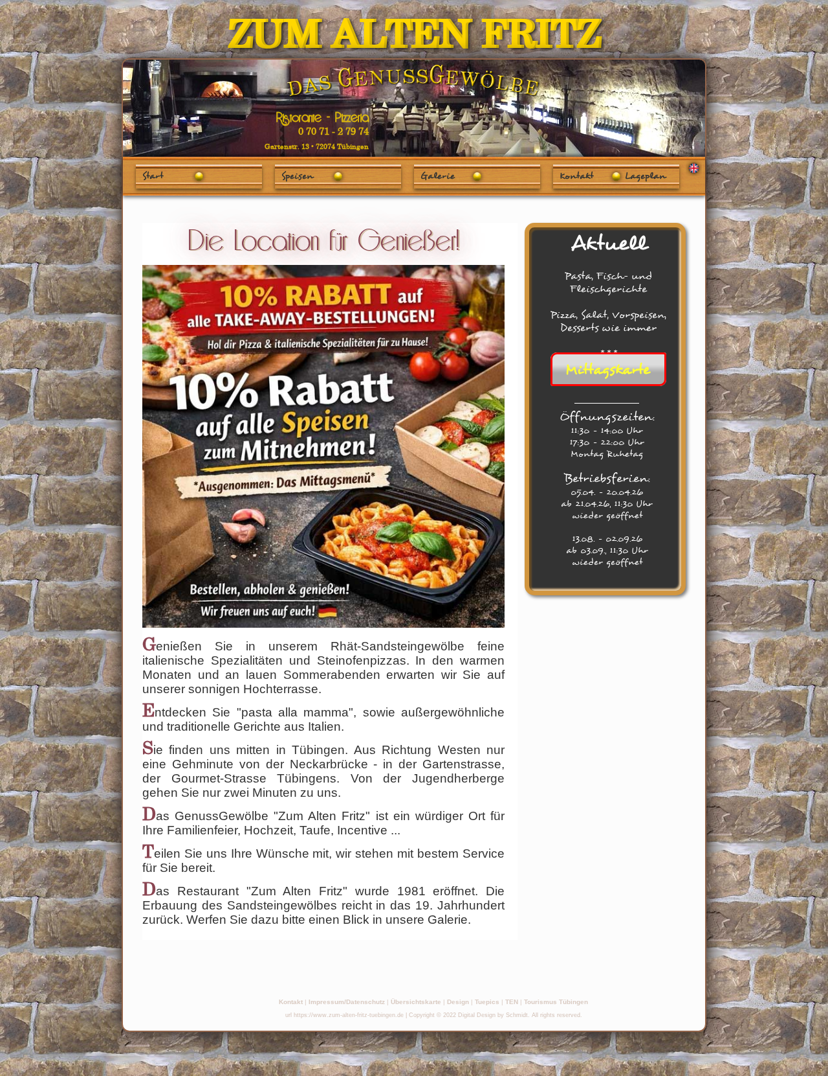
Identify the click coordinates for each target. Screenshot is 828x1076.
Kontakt (291, 1001)
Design (458, 1001)
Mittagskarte (607, 369)
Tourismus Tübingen (556, 1001)
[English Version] (694, 167)
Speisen (297, 175)
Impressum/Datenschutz (347, 1001)
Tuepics (487, 1001)
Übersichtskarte (416, 1001)
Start (152, 175)
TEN (511, 1001)
